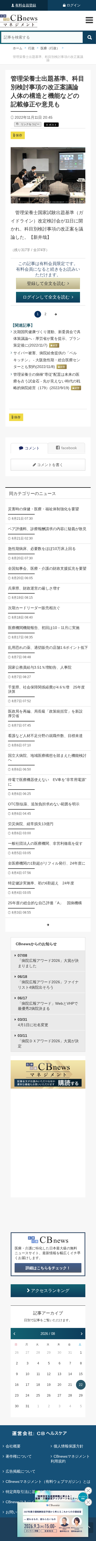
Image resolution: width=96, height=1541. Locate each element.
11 (38, 1374)
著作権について (19, 1456)
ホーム (17, 48)
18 (38, 1385)
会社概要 (13, 1446)
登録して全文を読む (46, 283)
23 (17, 1395)
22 (81, 1385)
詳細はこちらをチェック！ (48, 1268)
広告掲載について (20, 1471)
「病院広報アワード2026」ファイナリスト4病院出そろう (48, 981)
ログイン (74, 5)
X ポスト (51, 124)
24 (27, 1395)
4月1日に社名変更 (33, 1022)
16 (17, 1385)
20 (59, 1385)
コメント (32, 448)
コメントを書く (50, 465)
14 (70, 1374)
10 (27, 1374)
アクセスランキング (50, 1290)
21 (70, 1385)
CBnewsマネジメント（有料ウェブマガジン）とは (48, 1481)
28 (38, 1352)
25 (38, 1395)
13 (59, 1374)
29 (49, 1352)
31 (70, 1352)
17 (27, 1385)
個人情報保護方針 (68, 1446)
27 (27, 1352)
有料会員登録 (25, 5)
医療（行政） (50, 48)
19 (49, 1385)
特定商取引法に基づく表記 (28, 1492)
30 (59, 1352)
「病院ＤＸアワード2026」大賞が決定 (48, 1040)
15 (81, 1374)
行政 (31, 48)
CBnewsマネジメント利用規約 (70, 1458)
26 (17, 1352)
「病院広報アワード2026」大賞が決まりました (48, 960)
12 (49, 1374)
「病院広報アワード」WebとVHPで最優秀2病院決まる (48, 1003)
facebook (69, 448)
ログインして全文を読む (46, 297)
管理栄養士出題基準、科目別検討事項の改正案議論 (48, 58)
